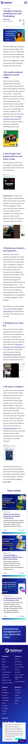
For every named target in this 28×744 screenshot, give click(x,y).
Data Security (5, 677)
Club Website (5, 698)
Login (3, 664)
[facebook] (3, 722)
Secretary (17, 672)
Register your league (7, 682)
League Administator (20, 681)
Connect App (5, 700)
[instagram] (6, 722)
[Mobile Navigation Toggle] (25, 2)
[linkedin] (11, 722)
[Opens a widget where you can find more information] (22, 741)
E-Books (17, 695)
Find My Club (5, 667)
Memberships (5, 692)
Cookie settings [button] (8, 739)
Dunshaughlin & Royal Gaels (12, 354)
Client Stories (18, 661)
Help (16, 703)
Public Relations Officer (19, 678)
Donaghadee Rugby (9, 428)
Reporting (4, 705)
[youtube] (14, 722)
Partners (17, 700)
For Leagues (5, 708)
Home (3, 659)
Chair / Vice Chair (19, 667)
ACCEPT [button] (18, 739)
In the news (18, 692)
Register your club (6, 680)
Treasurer (17, 669)
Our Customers (18, 664)
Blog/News (17, 690)
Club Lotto (4, 695)
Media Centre (5, 675)
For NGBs (4, 711)
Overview (17, 659)
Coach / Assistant (19, 675)
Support (4, 661)
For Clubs (4, 690)
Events (3, 703)
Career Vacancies (6, 672)
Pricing (3, 669)
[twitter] (9, 722)
